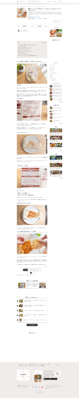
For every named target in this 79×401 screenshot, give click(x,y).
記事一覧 (47, 385)
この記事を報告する (45, 266)
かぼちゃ (26, 3)
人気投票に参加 (43, 365)
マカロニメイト (26, 365)
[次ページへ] (36, 273)
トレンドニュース (21, 364)
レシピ (26, 364)
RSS (52, 386)
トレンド (52, 1)
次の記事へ (40, 26)
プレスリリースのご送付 (48, 386)
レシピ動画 (48, 1)
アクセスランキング (32, 365)
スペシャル (37, 365)
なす (21, 3)
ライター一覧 (49, 385)
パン (41, 3)
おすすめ (55, 1)
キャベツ (32, 3)
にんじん (36, 3)
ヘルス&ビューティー (42, 364)
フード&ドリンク (48, 364)
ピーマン (23, 3)
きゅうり (29, 3)
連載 (22, 365)
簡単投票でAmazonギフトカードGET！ (34, 16)
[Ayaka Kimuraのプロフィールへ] (32, 31)
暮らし (37, 364)
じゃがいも (39, 3)
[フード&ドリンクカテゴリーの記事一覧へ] (29, 18)
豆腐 (34, 3)
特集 (19, 365)
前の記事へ (24, 26)
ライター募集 (53, 385)
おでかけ (33, 364)
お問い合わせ (56, 385)
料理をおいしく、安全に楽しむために (57, 386)
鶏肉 (43, 3)
